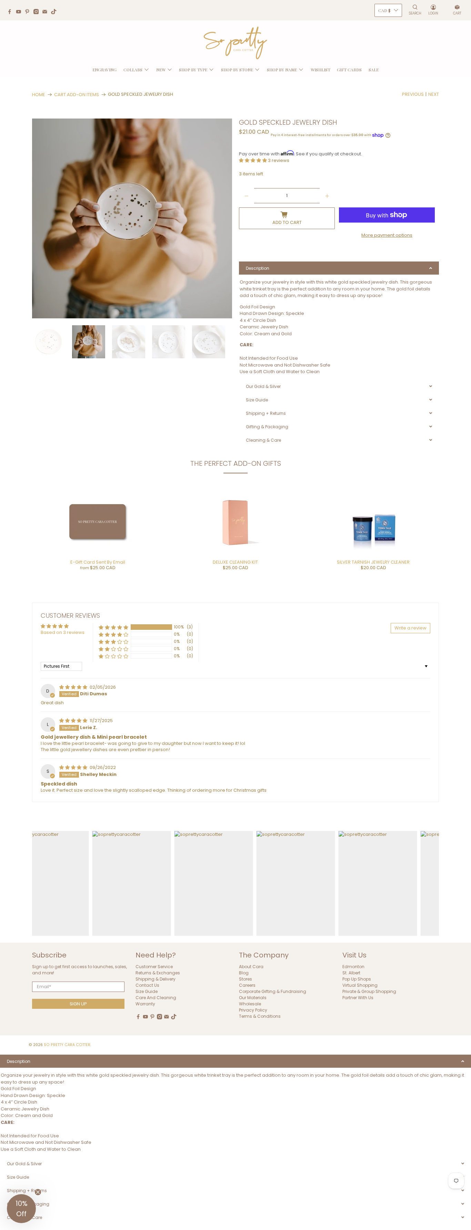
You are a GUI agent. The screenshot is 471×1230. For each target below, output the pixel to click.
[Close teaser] (37, 1192)
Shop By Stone (237, 69)
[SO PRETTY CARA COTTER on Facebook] (11, 12)
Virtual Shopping (360, 985)
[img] (73, 687)
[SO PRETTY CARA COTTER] (235, 43)
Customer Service (154, 967)
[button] (253, 160)
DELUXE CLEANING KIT (235, 562)
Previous (413, 94)
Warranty (145, 1004)
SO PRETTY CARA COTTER (67, 1044)
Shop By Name (282, 69)
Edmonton (353, 967)
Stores (245, 979)
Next (433, 94)
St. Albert (351, 973)
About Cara (251, 967)
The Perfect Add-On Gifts (235, 463)
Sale (374, 69)
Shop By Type (193, 69)
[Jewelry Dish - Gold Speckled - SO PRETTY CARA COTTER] (132, 218)
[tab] (339, 268)
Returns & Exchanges (158, 973)
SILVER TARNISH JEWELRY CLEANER (373, 562)
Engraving (104, 69)
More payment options (386, 235)
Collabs (132, 69)
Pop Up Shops (356, 979)
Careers (247, 985)
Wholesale (250, 1004)
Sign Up (78, 1004)
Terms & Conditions (260, 1016)
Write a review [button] (410, 628)
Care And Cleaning (156, 998)
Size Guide (147, 991)
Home (38, 94)
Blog (244, 973)
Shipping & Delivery (156, 979)
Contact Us (147, 985)
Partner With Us (357, 998)
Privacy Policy (253, 1010)
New (161, 69)
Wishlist (320, 69)
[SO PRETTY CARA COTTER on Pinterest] (28, 12)
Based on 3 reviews (62, 632)
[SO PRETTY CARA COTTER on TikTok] (55, 12)
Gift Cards (349, 69)
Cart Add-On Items (76, 94)
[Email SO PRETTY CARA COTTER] (46, 12)
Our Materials (253, 998)
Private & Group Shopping (369, 991)
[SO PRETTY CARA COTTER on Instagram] (37, 12)
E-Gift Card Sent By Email (97, 562)
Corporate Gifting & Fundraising (272, 991)
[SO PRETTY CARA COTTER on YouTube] (20, 12)
